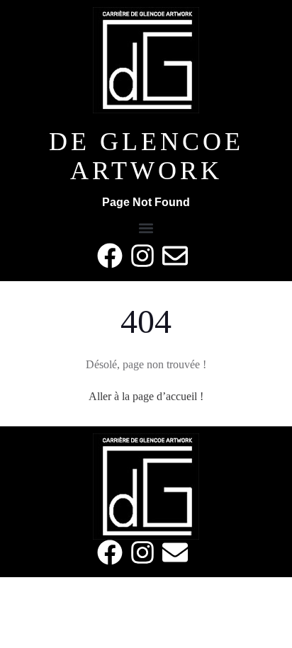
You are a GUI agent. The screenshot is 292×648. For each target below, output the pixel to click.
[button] (146, 228)
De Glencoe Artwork (146, 156)
